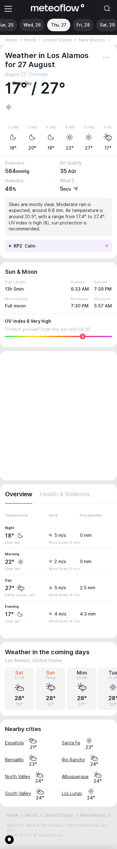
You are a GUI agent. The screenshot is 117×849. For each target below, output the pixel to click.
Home (11, 39)
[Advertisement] (58, 415)
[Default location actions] (106, 57)
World (30, 39)
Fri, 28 (83, 24)
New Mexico (92, 39)
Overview (18, 494)
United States (57, 39)
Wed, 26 (32, 24)
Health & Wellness (65, 494)
